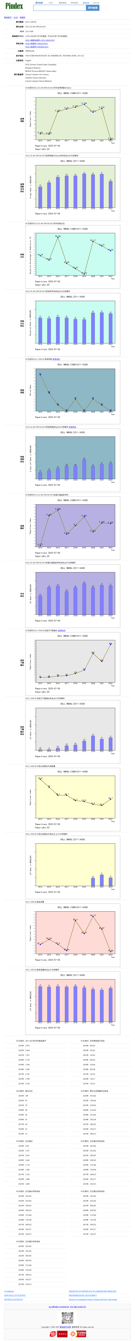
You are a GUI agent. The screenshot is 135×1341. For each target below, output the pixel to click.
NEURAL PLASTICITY (13, 1299)
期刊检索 (93, 7)
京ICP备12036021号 (78, 1307)
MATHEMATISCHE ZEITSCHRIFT (83, 1295)
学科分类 (96, 3)
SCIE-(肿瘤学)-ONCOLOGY (36, 44)
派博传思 (56, 359)
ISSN (51, 3)
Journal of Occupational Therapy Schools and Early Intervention (93, 1299)
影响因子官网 (65, 1327)
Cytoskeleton (9, 1291)
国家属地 (62, 3)
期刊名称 (39, 3)
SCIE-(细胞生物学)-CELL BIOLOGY (40, 40)
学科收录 (74, 3)
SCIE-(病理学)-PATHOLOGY (37, 47)
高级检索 (86, 3)
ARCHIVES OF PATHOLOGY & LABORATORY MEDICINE (92, 1291)
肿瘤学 (22, 17)
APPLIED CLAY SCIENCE (15, 1295)
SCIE (16, 17)
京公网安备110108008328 (59, 1307)
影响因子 (8, 17)
